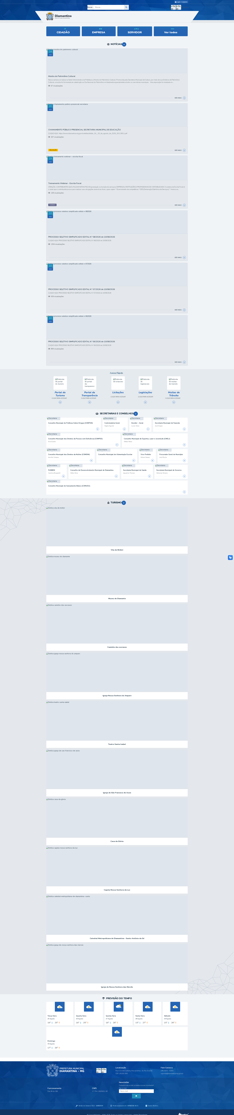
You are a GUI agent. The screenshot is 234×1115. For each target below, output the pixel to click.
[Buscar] (126, 7)
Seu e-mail (123, 1088)
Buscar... (90, 7)
